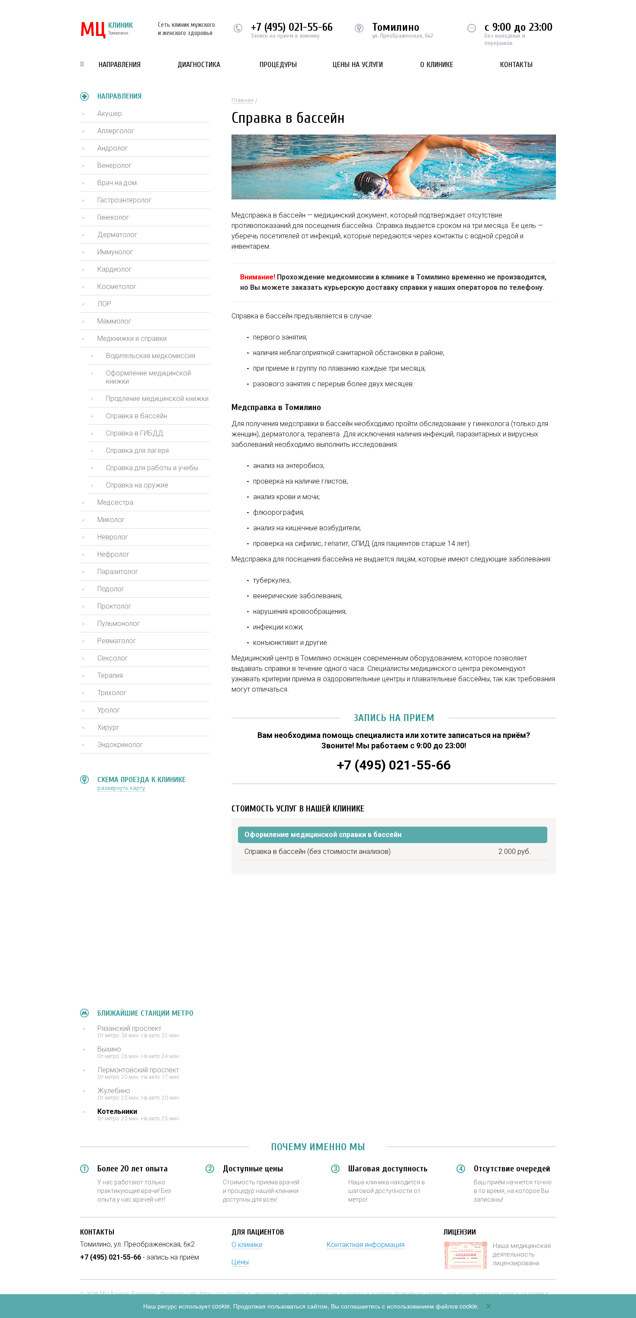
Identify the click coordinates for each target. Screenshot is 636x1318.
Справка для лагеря (137, 450)
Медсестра (115, 502)
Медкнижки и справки (132, 338)
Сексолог (112, 658)
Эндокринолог (120, 745)
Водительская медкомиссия (150, 356)
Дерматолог (117, 235)
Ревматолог (116, 641)
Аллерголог (116, 131)
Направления (120, 64)
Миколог (111, 520)
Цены (240, 1262)
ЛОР (104, 304)
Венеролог (114, 165)
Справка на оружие (137, 485)
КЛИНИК (106, 30)
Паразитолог (117, 572)
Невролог (112, 537)
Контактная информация (366, 1245)
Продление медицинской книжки (157, 398)
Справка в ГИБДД (135, 433)
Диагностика (198, 64)
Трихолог (112, 693)
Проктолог (114, 606)
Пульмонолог (118, 623)
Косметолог (117, 286)
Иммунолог (115, 252)
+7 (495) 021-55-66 (292, 27)
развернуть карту (121, 788)
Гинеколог (113, 217)
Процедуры (278, 64)
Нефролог (113, 554)
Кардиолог (114, 269)
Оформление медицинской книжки (148, 377)
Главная (242, 100)
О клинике (436, 64)
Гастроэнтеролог (124, 200)
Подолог (111, 589)
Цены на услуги (358, 64)
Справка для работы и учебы (152, 468)
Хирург (108, 727)
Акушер (109, 113)
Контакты (516, 64)
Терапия (110, 675)
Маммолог (114, 321)
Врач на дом (117, 183)
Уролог (108, 710)
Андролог (112, 148)
